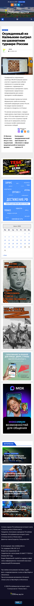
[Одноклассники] (25, 131)
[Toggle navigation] (17, 19)
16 (29, 240)
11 (9, 240)
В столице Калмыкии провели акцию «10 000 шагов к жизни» (16, 493)
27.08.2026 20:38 (10, 460)
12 (13, 240)
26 (13, 247)
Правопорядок (14, 453)
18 (9, 243)
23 (29, 243)
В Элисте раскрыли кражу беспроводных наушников (15, 458)
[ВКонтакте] (22, 131)
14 (21, 240)
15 (25, 240)
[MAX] (19, 131)
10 (5, 240)
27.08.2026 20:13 (10, 478)
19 (13, 243)
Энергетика (14, 471)
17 (5, 243)
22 (25, 243)
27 (17, 247)
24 (5, 247)
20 (17, 243)
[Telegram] (28, 131)
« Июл (5, 255)
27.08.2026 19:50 (10, 496)
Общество (7, 453)
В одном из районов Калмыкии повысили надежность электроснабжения (15, 476)
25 (9, 247)
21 (21, 243)
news (10, 49)
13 (17, 240)
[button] (31, 19)
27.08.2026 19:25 (10, 514)
